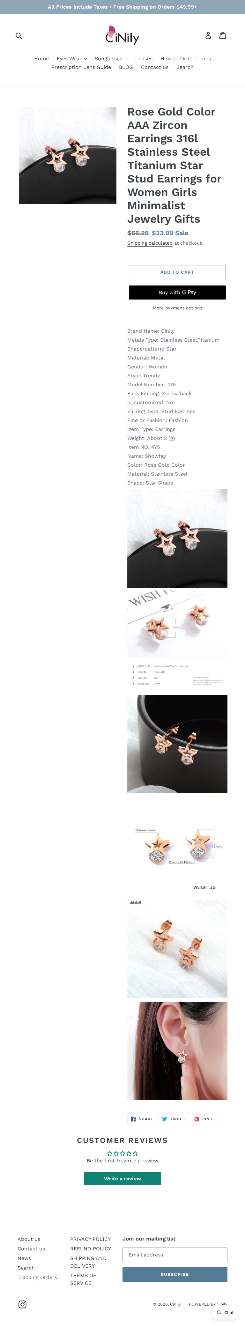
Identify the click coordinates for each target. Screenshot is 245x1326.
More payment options (177, 307)
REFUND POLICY (90, 1249)
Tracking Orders (37, 1277)
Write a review (122, 1178)
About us (29, 1239)
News (24, 1258)
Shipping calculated (150, 243)
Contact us (31, 1249)
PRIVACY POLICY (90, 1239)
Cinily (175, 1304)
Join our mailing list (148, 1238)
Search (26, 1268)
